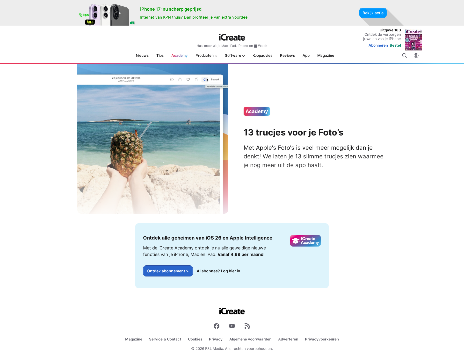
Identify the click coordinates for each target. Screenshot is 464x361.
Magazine (133, 339)
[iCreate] (232, 37)
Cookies (195, 339)
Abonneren (378, 45)
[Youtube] (232, 327)
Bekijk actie (373, 12)
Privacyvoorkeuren (322, 339)
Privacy (216, 339)
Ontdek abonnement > (168, 271)
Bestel (395, 45)
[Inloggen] (416, 55)
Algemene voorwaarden (250, 339)
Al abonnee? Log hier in (218, 271)
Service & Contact (165, 339)
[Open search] (404, 55)
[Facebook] (216, 327)
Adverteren (288, 339)
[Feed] (247, 327)
